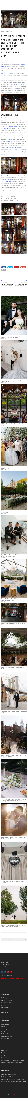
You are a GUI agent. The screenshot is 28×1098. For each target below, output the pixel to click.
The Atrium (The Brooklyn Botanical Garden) (11, 1062)
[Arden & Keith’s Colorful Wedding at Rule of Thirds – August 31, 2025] (14, 446)
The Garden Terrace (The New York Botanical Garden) (13, 1081)
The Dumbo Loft (5, 1007)
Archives (3, 936)
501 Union (3, 1055)
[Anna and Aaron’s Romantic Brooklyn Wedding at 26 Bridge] (14, 691)
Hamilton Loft (4, 1050)
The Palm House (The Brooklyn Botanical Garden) (12, 1060)
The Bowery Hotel (5, 1029)
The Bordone (4, 1010)
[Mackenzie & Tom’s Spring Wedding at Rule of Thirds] (14, 647)
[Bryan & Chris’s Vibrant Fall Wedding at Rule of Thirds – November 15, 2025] (14, 534)
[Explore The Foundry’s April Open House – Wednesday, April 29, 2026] (14, 578)
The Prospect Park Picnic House (8, 1074)
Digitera (18, 1094)
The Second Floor (5, 1033)
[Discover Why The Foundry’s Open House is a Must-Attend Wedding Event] (14, 735)
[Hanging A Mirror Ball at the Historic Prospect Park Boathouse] (14, 861)
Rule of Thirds (4, 1012)
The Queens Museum (6, 1084)
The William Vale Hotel (6, 1036)
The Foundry (4, 998)
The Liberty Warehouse (6, 73)
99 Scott (3, 1031)
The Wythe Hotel (5, 1024)
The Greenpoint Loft (6, 1002)
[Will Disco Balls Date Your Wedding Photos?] (14, 403)
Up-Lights (11, 66)
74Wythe (3, 1026)
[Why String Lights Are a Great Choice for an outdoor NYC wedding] (14, 490)
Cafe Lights (3, 62)
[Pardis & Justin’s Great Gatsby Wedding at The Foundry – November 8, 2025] (14, 359)
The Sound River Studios (7, 1057)
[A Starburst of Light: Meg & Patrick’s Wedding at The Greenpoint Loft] (14, 820)
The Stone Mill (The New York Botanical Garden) (12, 1079)
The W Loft (3, 1053)
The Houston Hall (5, 1038)
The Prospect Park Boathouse (8, 1076)
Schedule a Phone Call (6, 975)
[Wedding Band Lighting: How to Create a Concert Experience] (14, 613)
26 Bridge (3, 1005)
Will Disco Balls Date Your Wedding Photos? (12, 424)
